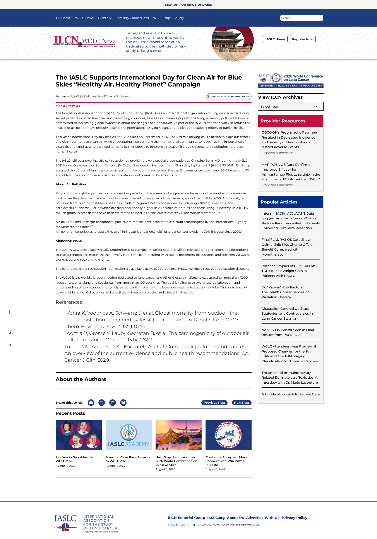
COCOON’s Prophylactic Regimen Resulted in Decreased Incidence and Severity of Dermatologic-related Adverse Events (289, 139)
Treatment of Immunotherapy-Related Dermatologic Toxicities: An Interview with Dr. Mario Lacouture (291, 378)
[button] (320, 17)
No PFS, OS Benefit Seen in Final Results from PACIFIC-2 (288, 332)
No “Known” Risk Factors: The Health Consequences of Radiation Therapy (285, 292)
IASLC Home (275, 39)
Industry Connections (133, 18)
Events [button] (103, 18)
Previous (210, 403)
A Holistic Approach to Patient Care (291, 394)
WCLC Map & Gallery (168, 18)
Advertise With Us (262, 518)
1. (10, 312)
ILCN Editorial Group (186, 518)
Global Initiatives (68, 106)
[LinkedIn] (298, 50)
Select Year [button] (269, 106)
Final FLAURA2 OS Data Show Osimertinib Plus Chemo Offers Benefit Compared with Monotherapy (287, 246)
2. (11, 332)
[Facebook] (272, 50)
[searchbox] (302, 18)
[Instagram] (281, 50)
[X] (290, 50)
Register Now (302, 39)
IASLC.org (216, 518)
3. (11, 345)
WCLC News (84, 18)
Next (238, 403)
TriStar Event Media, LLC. (246, 524)
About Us (235, 518)
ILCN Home (62, 18)
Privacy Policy (294, 518)
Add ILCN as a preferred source (230, 96)
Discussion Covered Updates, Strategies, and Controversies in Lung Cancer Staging (287, 313)
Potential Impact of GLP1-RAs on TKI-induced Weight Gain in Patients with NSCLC (288, 271)
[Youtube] (307, 50)
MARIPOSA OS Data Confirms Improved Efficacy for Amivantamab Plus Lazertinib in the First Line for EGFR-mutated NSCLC (291, 172)
